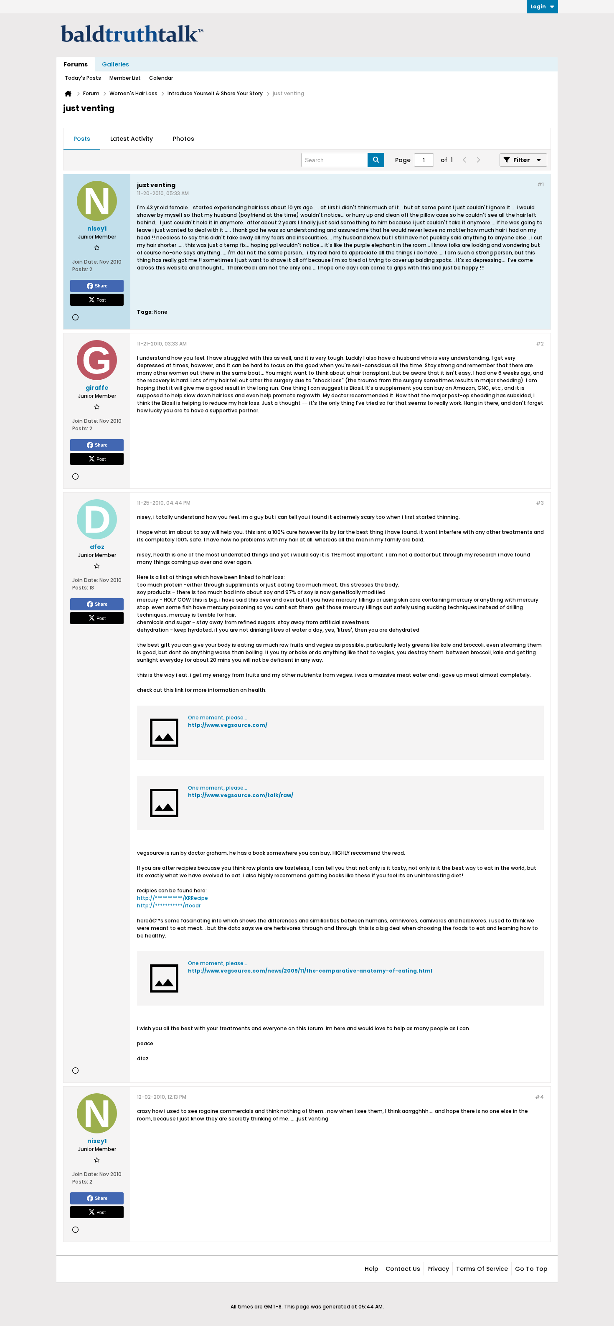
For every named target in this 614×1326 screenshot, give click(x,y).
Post (101, 299)
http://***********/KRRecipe (172, 898)
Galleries (115, 64)
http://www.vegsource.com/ (227, 725)
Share (101, 285)
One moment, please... (217, 717)
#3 (540, 502)
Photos (183, 139)
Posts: (80, 269)
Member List (125, 77)
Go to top (531, 1269)
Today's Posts (83, 77)
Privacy (438, 1269)
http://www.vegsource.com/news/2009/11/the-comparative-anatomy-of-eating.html (310, 970)
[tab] (81, 139)
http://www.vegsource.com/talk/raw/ (240, 795)
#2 (540, 343)
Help (371, 1269)
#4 (539, 1096)
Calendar (161, 77)
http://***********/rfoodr (168, 905)
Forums (75, 64)
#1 (540, 184)
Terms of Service (482, 1269)
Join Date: (85, 261)
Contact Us (403, 1269)
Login (538, 6)
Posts (82, 139)
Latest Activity (131, 139)
